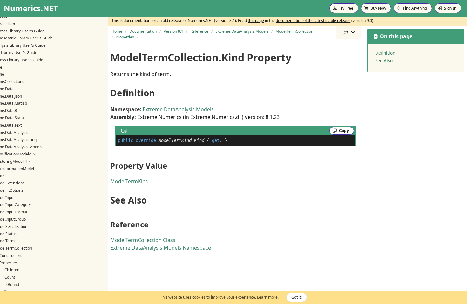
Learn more (267, 297)
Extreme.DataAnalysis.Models (178, 109)
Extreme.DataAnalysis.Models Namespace (160, 247)
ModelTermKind (129, 181)
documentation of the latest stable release (313, 20)
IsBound (11, 284)
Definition (385, 53)
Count (9, 277)
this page (256, 20)
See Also (384, 61)
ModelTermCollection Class (142, 240)
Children (11, 270)
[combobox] (348, 32)
